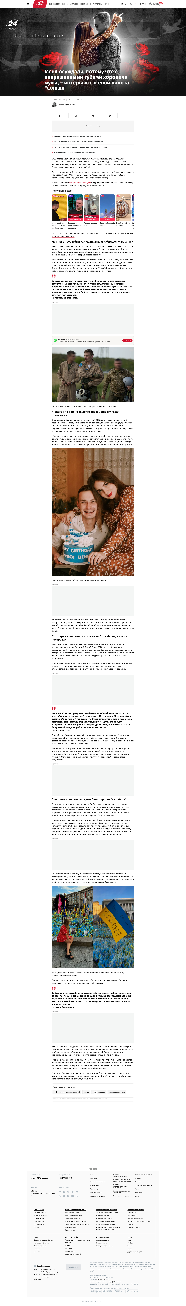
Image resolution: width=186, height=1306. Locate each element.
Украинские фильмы (41, 1243)
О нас (92, 1175)
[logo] (39, 4)
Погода (36, 1227)
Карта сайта (139, 1192)
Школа (67, 1245)
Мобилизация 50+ (102, 1215)
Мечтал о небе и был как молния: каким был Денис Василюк (77, 136)
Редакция (93, 1178)
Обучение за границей (73, 1254)
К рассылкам (73, 1267)
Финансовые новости (135, 1218)
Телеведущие (94, 1189)
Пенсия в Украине (134, 1227)
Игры (107, 4)
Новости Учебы (71, 1237)
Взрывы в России (71, 1227)
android (96, 1291)
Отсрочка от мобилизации (105, 1224)
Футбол (130, 1243)
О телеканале (94, 1185)
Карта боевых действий (73, 1215)
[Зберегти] (126, 115)
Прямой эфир (39, 1218)
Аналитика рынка (102, 1240)
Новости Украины (70, 4)
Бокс (129, 1240)
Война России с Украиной (75, 1210)
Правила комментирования (122, 1196)
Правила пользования (97, 1196)
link (60, 1191)
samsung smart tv (132, 1291)
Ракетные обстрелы (72, 1212)
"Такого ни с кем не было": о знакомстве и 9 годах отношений (78, 142)
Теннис (130, 1246)
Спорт (130, 1237)
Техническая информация (143, 1175)
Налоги (130, 1224)
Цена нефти (132, 1212)
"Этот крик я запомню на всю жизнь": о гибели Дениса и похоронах (80, 147)
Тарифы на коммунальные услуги (139, 1221)
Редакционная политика (98, 1182)
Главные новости (40, 1212)
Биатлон (130, 1249)
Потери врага (70, 1230)
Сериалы (37, 1252)
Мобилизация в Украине (106, 1210)
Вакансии (138, 1182)
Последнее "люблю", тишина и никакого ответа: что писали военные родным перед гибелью (92, 234)
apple (108, 1291)
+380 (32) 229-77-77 (102, 1279)
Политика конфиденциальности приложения (120, 1186)
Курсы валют (132, 1215)
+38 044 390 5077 (65, 1178)
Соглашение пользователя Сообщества (121, 1191)
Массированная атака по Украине (77, 1224)
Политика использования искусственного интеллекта (122, 1180)
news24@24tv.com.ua (39, 1178)
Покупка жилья (101, 1243)
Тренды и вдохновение (104, 1246)
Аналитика (97, 4)
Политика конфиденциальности (120, 1175)
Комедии (37, 1249)
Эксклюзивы (85, 4)
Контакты (138, 1178)
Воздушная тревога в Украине (76, 1221)
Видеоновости (39, 1221)
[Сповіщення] (130, 4)
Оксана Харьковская (66, 104)
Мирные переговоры (72, 1218)
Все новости (54, 4)
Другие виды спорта (135, 1252)
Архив (137, 1189)
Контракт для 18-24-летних (105, 1221)
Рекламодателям (96, 1192)
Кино (36, 1237)
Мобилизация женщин (104, 1218)
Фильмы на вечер (40, 1246)
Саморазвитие (70, 1251)
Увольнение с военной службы (107, 1212)
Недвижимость (102, 1237)
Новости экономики (136, 1210)
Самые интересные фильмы (44, 1240)
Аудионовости (39, 1224)
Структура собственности (143, 1185)
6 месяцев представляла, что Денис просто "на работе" (75, 152)
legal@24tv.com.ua (115, 1282)
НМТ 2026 (68, 1248)
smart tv (120, 1291)
